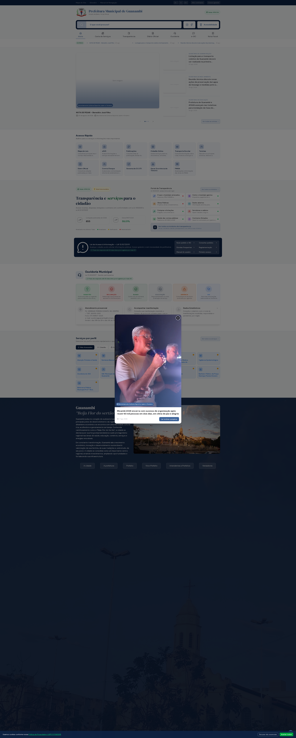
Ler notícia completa (169, 419)
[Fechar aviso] (178, 318)
